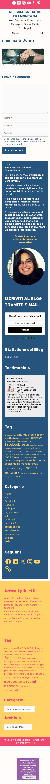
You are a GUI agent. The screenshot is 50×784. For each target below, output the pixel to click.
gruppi (13, 448)
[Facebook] (14, 3)
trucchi (40, 473)
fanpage (25, 445)
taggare (35, 473)
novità (30, 454)
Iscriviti (25, 329)
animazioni (8, 435)
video (18, 476)
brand (7, 438)
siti (27, 461)
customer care (10, 441)
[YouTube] (29, 3)
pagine (9, 457)
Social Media (12, 530)
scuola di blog (12, 527)
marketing (10, 454)
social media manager (18, 464)
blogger (39, 435)
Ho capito (29, 777)
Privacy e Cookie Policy (29, 774)
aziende (22, 435)
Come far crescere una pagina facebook (21, 607)
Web (7, 541)
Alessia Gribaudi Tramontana (25, 14)
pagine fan (18, 457)
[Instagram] (24, 3)
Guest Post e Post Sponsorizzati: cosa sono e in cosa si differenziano (23, 600)
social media (37, 460)
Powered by (18, 338)
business (14, 438)
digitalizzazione (21, 441)
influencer (36, 448)
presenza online (29, 457)
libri (28, 451)
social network (13, 534)
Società (9, 538)
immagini (26, 448)
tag (30, 473)
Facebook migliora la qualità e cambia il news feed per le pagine (22, 613)
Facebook (12, 444)
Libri (7, 516)
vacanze (12, 477)
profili (22, 460)
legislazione (11, 512)
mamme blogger (37, 451)
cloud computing (24, 438)
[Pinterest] (39, 3)
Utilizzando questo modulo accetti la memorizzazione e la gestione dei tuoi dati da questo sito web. (25, 142)
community (36, 438)
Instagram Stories (20, 451)
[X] (34, 3)
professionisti (12, 460)
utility (7, 477)
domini (30, 441)
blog (31, 435)
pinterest (10, 519)
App (15, 435)
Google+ (9, 505)
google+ (33, 445)
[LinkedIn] (19, 3)
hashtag (19, 448)
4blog (8, 494)
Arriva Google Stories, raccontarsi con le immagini (23, 620)
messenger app (21, 454)
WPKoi (31, 742)
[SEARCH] (41, 33)
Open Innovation (39, 454)
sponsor (24, 473)
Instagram (9, 451)
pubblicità (10, 523)
